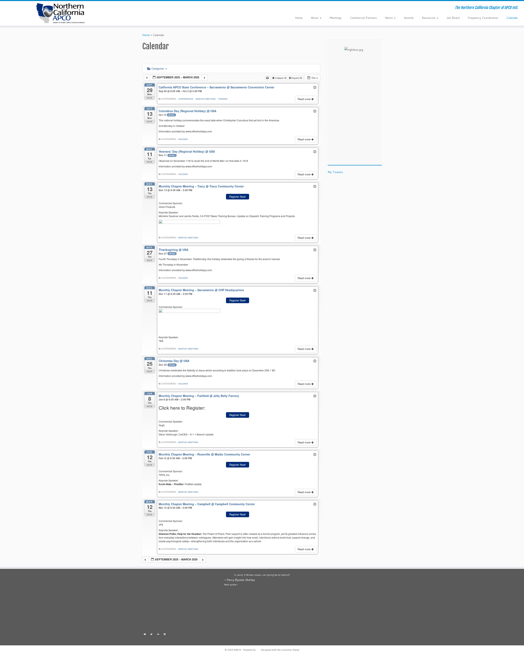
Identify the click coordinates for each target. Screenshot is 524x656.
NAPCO (237, 649)
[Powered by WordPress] (257, 649)
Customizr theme (290, 649)
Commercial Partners (363, 18)
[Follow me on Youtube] (157, 8)
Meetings (336, 18)
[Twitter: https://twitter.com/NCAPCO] (151, 634)
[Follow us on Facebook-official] (163, 8)
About (315, 18)
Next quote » (231, 584)
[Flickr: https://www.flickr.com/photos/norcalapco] (158, 634)
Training (222, 98)
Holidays (183, 139)
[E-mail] (141, 8)
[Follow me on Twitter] (146, 8)
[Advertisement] (180, 601)
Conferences (185, 98)
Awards (409, 18)
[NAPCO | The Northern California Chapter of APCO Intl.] (60, 13)
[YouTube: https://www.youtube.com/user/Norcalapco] (145, 634)
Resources (429, 18)
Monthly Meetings (206, 98)
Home (299, 18)
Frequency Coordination (483, 18)
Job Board (453, 18)
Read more (304, 99)
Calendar (512, 18)
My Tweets (335, 172)
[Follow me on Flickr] (152, 8)
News (389, 18)
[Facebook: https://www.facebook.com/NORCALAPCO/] (165, 634)
